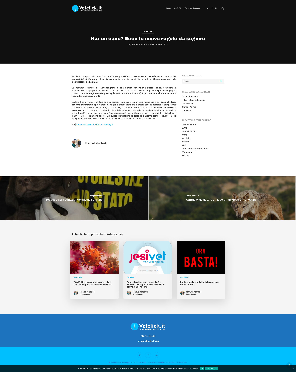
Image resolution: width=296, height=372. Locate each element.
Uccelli (185, 155)
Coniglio (186, 138)
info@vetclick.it (148, 336)
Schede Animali (189, 107)
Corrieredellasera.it (85, 124)
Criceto (185, 141)
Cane (184, 135)
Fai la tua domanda (192, 8)
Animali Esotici (189, 131)
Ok (202, 368)
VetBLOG (177, 8)
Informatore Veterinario (193, 100)
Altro (184, 128)
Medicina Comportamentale (195, 148)
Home (168, 8)
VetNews (147, 32)
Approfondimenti (190, 96)
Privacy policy (212, 368)
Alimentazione (189, 124)
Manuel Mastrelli (139, 44)
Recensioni (187, 103)
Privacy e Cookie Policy (148, 341)
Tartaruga (187, 152)
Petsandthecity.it (104, 124)
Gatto (185, 145)
